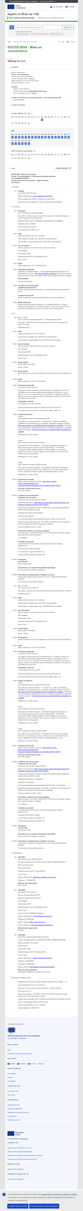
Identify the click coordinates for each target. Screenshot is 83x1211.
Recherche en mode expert (39, 34)
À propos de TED (13, 1091)
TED (9, 42)
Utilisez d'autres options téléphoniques (19, 1152)
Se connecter (58, 7)
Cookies (10, 1077)
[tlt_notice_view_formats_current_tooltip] (70, 168)
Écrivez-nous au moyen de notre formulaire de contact (24, 1155)
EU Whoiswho (11, 1116)
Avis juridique (11, 1073)
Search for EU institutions (15, 1169)
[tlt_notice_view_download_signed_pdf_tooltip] (42, 119)
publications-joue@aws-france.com (44, 877)
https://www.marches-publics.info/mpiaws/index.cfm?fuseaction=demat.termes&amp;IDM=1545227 (43, 504)
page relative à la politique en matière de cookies (59, 1194)
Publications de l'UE (13, 1120)
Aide (8, 1050)
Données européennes (14, 1109)
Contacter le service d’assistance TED (19, 1053)
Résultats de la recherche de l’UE (18, 1112)
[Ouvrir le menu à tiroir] (10, 60)
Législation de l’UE (13, 1105)
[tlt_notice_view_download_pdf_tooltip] (12, 137)
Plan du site (11, 1095)
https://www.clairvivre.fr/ (37, 922)
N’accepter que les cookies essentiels (44, 1206)
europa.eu (24, 1139)
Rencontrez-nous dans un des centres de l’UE (22, 1159)
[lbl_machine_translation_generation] (34, 151)
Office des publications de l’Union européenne (23, 1036)
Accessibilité (11, 1081)
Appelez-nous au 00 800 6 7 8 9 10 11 (19, 1148)
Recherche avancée (22, 34)
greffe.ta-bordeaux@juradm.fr (42, 958)
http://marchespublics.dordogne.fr (46, 273)
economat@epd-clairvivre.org (37, 91)
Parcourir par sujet (55, 34)
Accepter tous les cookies (18, 1206)
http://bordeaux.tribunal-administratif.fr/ (42, 967)
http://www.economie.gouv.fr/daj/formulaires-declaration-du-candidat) (40, 425)
